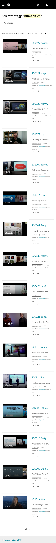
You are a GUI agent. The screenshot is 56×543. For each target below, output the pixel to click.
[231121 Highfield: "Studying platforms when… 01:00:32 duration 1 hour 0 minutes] (15, 137)
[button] (4, 5)
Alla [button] (41, 33)
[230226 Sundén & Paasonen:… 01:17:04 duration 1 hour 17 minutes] (15, 319)
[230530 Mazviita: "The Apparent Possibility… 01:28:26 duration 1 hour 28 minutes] (15, 259)
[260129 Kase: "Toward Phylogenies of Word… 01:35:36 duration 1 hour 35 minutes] (15, 46)
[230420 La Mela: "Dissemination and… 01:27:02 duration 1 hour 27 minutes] (15, 289)
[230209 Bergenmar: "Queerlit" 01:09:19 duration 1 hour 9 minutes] (15, 228)
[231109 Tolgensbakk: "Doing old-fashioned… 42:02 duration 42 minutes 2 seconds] (15, 167)
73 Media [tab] (8, 22)
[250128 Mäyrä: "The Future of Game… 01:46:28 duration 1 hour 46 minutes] (15, 107)
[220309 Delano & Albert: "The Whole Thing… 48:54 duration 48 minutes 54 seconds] (15, 471)
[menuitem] (38, 5)
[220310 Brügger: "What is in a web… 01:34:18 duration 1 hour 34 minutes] (15, 441)
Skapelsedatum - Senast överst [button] (18, 33)
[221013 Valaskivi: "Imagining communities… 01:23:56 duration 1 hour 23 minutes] (15, 350)
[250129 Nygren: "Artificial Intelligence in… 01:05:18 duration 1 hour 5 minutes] (15, 76)
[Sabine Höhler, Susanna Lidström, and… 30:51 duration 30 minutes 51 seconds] (15, 411)
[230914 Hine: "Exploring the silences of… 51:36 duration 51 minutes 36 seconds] (15, 198)
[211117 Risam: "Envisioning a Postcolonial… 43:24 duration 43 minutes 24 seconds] (15, 502)
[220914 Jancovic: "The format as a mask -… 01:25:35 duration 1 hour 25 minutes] (15, 380)
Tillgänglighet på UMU (12, 540)
